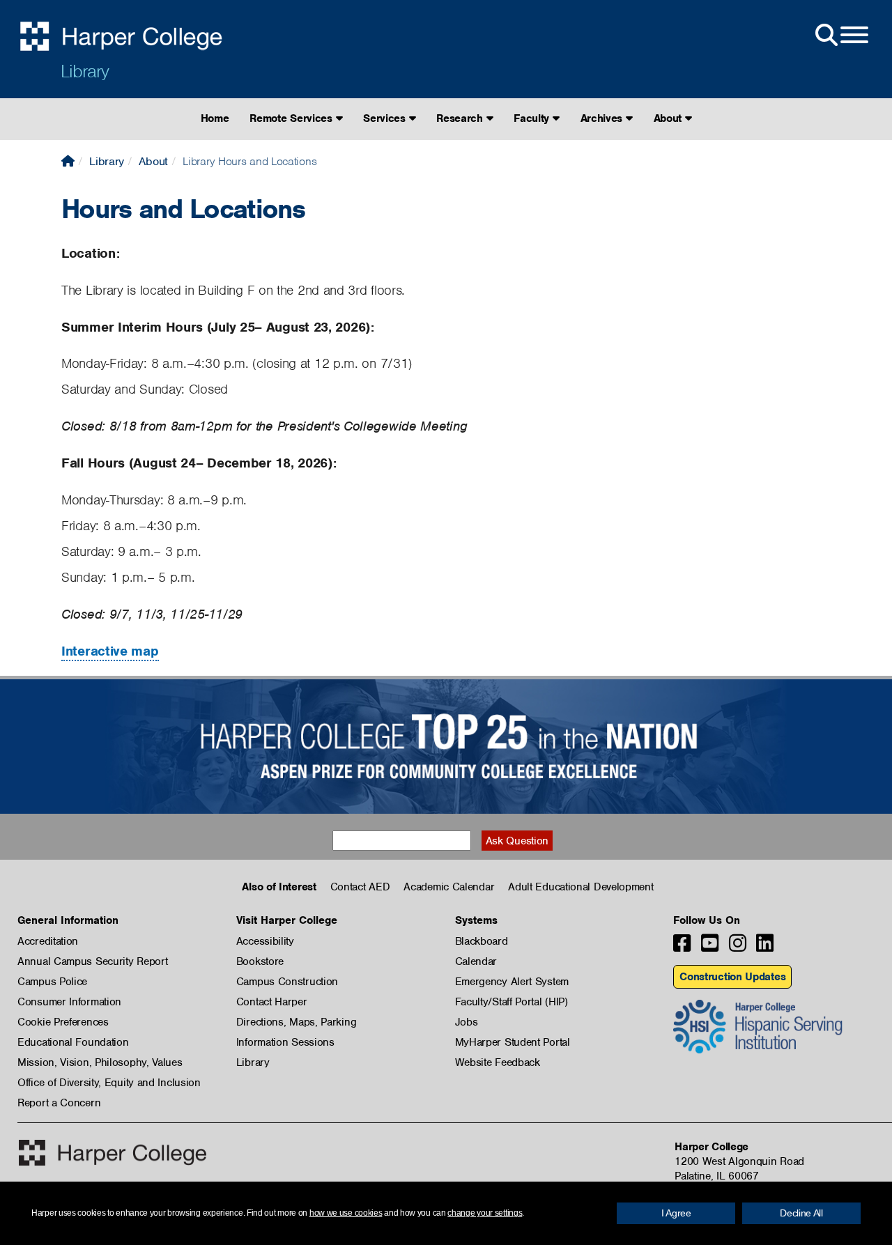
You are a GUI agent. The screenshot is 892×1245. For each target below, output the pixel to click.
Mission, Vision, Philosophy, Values (100, 1062)
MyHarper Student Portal (512, 1042)
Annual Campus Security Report (92, 961)
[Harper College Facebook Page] (682, 947)
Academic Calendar (448, 887)
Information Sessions (285, 1042)
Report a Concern (58, 1103)
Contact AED (360, 887)
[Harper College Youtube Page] (709, 947)
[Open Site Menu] (840, 35)
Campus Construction (287, 982)
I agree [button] (676, 1213)
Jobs (466, 1022)
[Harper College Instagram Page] (737, 947)
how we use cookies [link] (346, 1213)
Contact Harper (271, 1002)
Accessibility (265, 941)
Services (385, 118)
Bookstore (260, 961)
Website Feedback (497, 1062)
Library (85, 71)
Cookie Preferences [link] (63, 1022)
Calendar (476, 961)
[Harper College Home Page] (68, 161)
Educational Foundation (72, 1042)
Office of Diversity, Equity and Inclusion (109, 1083)
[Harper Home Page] (112, 1152)
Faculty (533, 118)
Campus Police (52, 982)
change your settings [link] (484, 1213)
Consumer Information (69, 1002)
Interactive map (110, 651)
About (669, 118)
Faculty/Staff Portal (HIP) (511, 1002)
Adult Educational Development (580, 887)
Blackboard (481, 941)
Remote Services (292, 118)
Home (215, 118)
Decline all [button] (801, 1213)
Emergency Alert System (512, 982)
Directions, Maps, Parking (296, 1022)
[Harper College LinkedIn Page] (765, 947)
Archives (603, 118)
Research (461, 118)
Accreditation (47, 941)
